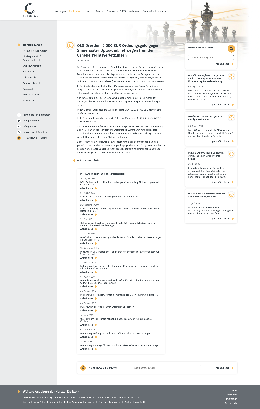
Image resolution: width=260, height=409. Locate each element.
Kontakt (233, 390)
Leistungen (60, 11)
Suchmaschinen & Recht (111, 402)
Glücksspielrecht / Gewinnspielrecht (32, 58)
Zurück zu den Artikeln (88, 160)
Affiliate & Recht (87, 397)
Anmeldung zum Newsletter (36, 115)
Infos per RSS (29, 126)
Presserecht (28, 89)
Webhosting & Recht (135, 402)
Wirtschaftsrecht (31, 94)
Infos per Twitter (31, 120)
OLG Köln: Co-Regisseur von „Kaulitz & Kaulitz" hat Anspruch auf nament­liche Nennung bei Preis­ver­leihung (207, 78)
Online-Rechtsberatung (156, 11)
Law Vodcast (29, 397)
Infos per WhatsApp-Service (36, 132)
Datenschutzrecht (31, 83)
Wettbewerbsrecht (32, 66)
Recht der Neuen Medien (35, 51)
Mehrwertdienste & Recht (35, 402)
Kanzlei (99, 11)
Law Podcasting (44, 397)
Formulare (232, 394)
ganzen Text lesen (220, 104)
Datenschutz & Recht (107, 397)
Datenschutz (231, 403)
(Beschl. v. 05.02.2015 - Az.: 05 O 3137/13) (137, 110)
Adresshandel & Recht (65, 397)
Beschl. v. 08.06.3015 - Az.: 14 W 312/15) (144, 118)
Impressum (231, 399)
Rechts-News (76, 11)
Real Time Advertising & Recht (82, 402)
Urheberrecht (29, 77)
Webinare (134, 11)
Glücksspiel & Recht (129, 397)
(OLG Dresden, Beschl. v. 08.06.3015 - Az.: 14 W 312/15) (138, 81)
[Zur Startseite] (30, 10)
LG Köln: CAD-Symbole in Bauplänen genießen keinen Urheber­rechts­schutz (206, 156)
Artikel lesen (86, 188)
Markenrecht (29, 71)
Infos (89, 11)
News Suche (29, 100)
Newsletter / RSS (116, 11)
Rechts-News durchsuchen (36, 138)
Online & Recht (57, 402)
